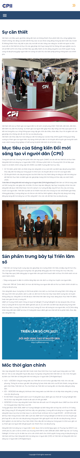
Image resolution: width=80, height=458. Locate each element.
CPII (33, 428)
